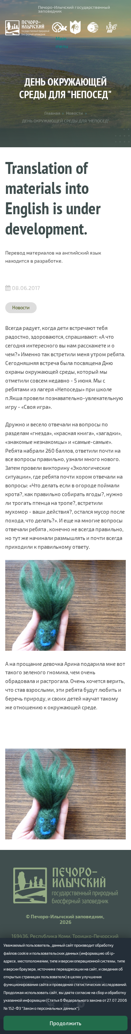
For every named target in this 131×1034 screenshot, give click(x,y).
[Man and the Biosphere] (111, 27)
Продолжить (65, 1023)
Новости (74, 112)
